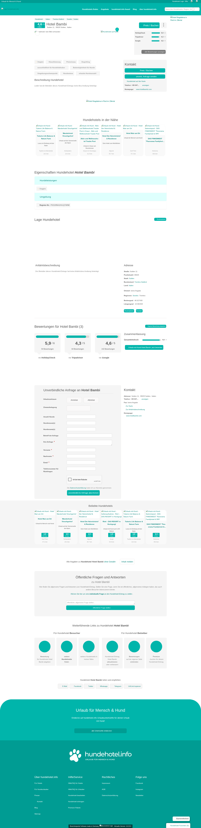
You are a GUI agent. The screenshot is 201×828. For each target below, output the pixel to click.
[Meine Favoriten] (161, 9)
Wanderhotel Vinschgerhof (67, 134)
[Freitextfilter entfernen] (193, 9)
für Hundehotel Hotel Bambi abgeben (44, 659)
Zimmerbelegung (50, 407)
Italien (131, 285)
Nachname (47, 456)
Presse (37, 795)
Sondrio (135, 296)
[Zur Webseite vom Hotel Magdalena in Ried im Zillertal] (100, 101)
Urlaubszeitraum (49, 399)
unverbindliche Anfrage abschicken (83, 493)
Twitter (90, 686)
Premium (162, 122)
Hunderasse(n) (49, 423)
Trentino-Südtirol (141, 282)
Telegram (117, 686)
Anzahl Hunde (49, 417)
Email (45, 462)
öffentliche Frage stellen (101, 608)
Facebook (77, 686)
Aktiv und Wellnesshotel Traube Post (90, 140)
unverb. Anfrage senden (146, 76)
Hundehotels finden (90, 9)
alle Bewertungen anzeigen (154, 52)
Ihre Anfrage (48, 442)
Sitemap (37, 814)
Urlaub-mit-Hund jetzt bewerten (145, 347)
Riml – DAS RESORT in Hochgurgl (112, 523)
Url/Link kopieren (134, 686)
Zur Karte (129, 406)
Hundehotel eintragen (76, 801)
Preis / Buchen (151, 25)
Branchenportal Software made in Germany (84, 826)
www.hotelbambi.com (144, 89)
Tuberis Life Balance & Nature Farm (46, 137)
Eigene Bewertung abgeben (156, 326)
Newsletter (139, 795)
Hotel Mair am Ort (133, 133)
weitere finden (67, 659)
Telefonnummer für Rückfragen (50, 470)
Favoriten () (179, 825)
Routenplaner (161, 219)
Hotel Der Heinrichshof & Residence (111, 137)
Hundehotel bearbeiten (76, 795)
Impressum (106, 783)
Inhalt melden (127, 562)
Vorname (47, 450)
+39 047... (135, 85)
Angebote (105, 9)
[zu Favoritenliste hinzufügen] (37, 33)
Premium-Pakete (74, 808)
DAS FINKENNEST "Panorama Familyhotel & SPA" (155, 140)
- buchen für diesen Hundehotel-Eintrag (156, 659)
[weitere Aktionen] (164, 25)
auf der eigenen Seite (134, 659)
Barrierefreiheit (182, 819)
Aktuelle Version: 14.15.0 (122, 826)
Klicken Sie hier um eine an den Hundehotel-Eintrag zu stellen (101, 594)
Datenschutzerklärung (78, 488)
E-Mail (64, 686)
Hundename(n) (49, 429)
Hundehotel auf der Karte (136, 81)
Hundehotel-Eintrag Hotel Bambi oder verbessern (112, 660)
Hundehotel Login (178, 1)
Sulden (131, 278)
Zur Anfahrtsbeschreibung (135, 409)
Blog (135, 9)
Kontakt (139, 311)
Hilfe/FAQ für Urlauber (76, 789)
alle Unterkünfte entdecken (101, 731)
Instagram (139, 789)
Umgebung (45, 197)
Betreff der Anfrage (50, 436)
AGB (103, 789)
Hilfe (186, 1)
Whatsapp (103, 686)
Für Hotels (38, 783)
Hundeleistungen (48, 180)
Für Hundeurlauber (41, 789)
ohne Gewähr (110, 562)
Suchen (198, 9)
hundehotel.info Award (121, 9)
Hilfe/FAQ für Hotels (75, 783)
